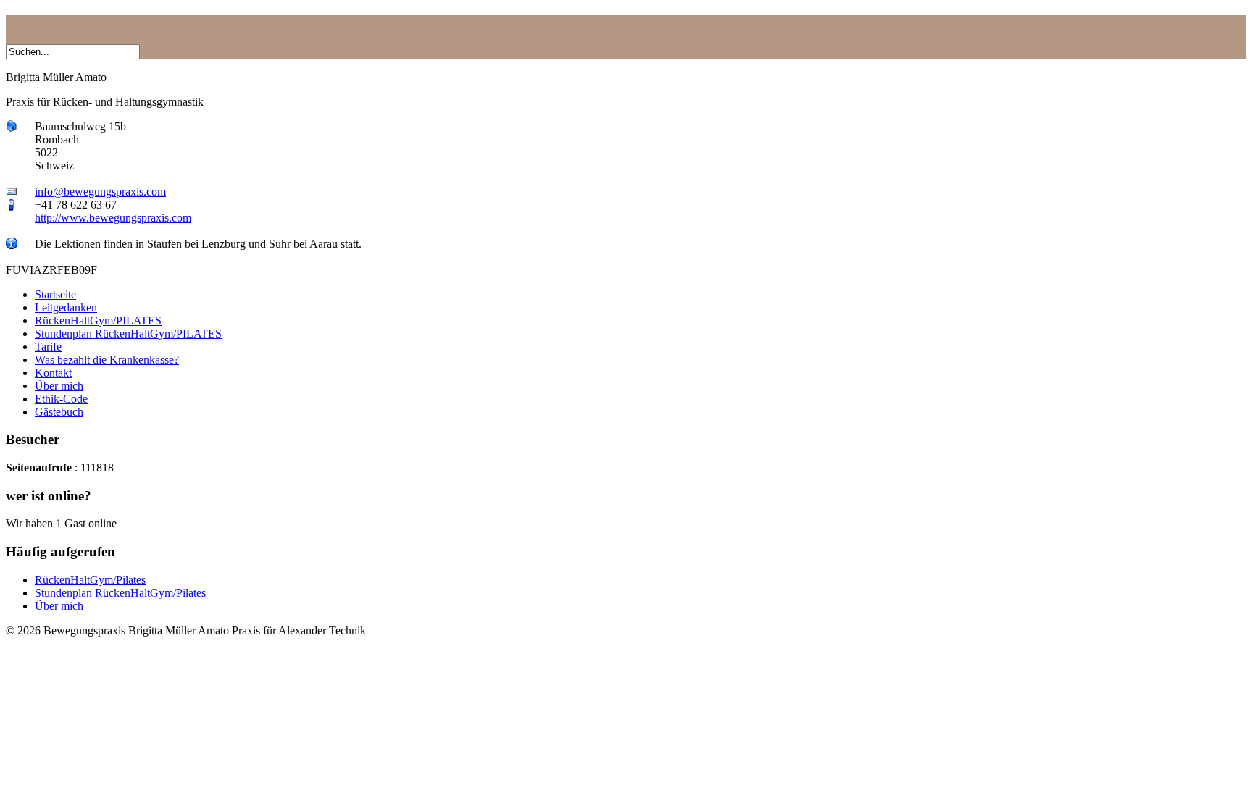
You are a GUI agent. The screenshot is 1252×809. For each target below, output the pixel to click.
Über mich (59, 606)
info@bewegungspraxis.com (100, 191)
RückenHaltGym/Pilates (90, 580)
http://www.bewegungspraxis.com (113, 217)
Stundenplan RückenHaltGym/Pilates (120, 593)
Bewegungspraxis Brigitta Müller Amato (260, 21)
